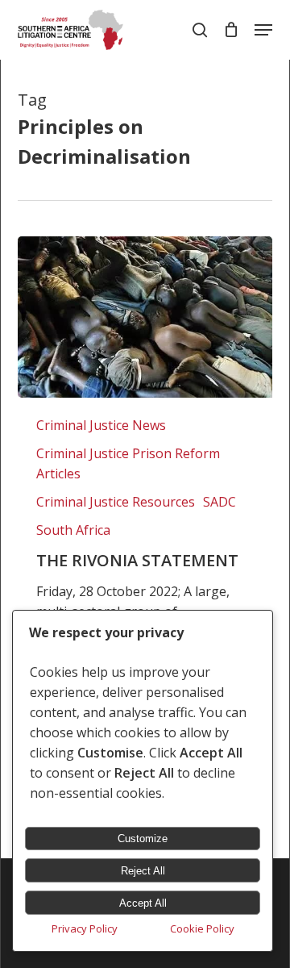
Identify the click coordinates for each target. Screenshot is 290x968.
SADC (219, 502)
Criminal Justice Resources (115, 502)
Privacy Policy (85, 928)
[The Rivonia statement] (144, 317)
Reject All (143, 871)
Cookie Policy (202, 928)
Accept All (143, 903)
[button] (263, 30)
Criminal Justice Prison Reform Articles (128, 463)
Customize (143, 838)
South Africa (73, 530)
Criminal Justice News (101, 425)
